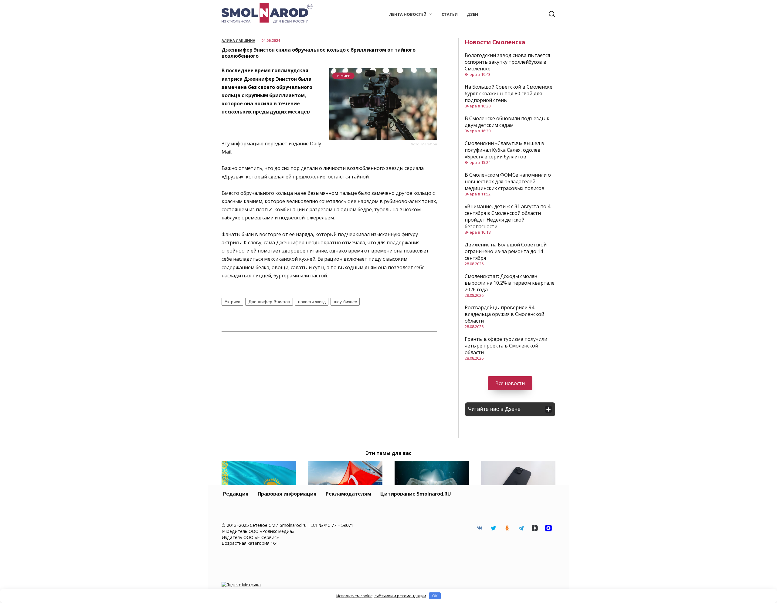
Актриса (232, 301)
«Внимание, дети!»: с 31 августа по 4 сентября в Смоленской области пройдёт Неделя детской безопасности (507, 216)
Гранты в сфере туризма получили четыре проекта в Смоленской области (506, 346)
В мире (343, 75)
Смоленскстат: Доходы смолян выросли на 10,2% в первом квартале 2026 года (510, 283)
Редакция (236, 493)
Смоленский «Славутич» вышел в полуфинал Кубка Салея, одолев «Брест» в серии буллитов (504, 150)
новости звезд (312, 301)
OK (435, 595)
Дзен (472, 14)
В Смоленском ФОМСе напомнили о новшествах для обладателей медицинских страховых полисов (508, 181)
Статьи (450, 14)
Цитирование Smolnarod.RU (415, 493)
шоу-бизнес (345, 301)
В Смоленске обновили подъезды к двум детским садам (507, 121)
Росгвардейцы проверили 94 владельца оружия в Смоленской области (504, 314)
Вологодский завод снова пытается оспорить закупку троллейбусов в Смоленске (507, 62)
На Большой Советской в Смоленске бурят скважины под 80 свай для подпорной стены (508, 93)
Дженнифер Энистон (269, 301)
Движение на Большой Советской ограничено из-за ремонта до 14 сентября (506, 251)
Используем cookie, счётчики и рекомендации (381, 595)
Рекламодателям (348, 493)
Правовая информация (287, 493)
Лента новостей (407, 14)
